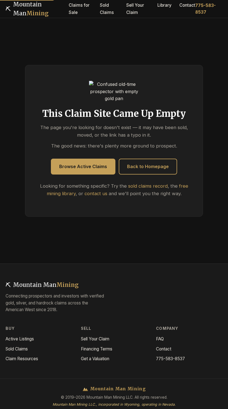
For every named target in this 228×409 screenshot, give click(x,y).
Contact (163, 349)
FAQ (160, 339)
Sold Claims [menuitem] (107, 9)
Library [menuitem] (164, 5)
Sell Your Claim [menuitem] (135, 9)
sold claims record (148, 186)
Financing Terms (96, 349)
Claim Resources (22, 358)
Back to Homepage (148, 166)
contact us (96, 193)
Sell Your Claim (95, 339)
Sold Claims (17, 349)
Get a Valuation (95, 358)
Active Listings (20, 339)
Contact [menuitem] (187, 5)
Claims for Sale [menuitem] (79, 9)
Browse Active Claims (83, 166)
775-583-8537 (205, 9)
